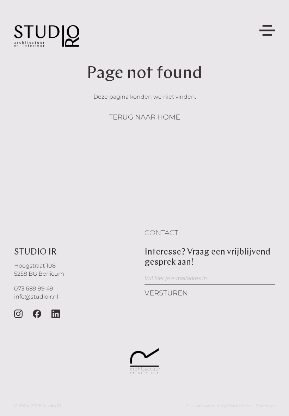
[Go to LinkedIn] (56, 314)
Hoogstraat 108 (35, 265)
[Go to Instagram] (18, 314)
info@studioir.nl (36, 296)
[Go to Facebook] (37, 314)
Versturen (166, 293)
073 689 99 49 (33, 288)
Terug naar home (144, 117)
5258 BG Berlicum (39, 273)
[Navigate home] (46, 36)
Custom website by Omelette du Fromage (230, 405)
